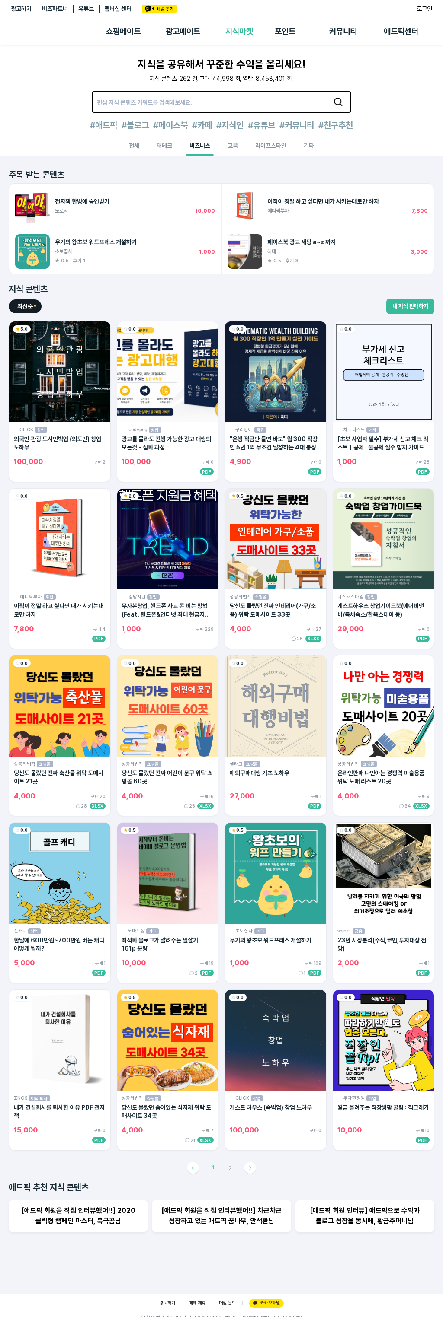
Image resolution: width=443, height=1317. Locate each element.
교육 (233, 145)
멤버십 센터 (118, 8)
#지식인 (230, 125)
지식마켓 (239, 31)
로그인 (424, 9)
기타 (309, 145)
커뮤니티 (343, 31)
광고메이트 (183, 31)
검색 (338, 102)
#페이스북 (170, 125)
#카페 (202, 125)
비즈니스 (199, 145)
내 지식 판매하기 (410, 306)
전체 (134, 145)
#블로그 (135, 125)
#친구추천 (335, 125)
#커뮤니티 (296, 125)
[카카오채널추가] (159, 9)
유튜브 (86, 8)
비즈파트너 (55, 8)
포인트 (285, 31)
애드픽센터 (401, 31)
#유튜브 (261, 125)
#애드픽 (103, 125)
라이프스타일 (270, 145)
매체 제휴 (197, 1303)
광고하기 (21, 8)
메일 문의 (227, 1303)
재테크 (164, 145)
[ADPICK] (58, 31)
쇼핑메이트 (123, 31)
